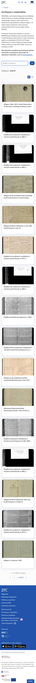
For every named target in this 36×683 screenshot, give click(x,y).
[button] (22, 2)
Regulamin (4, 594)
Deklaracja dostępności (9, 597)
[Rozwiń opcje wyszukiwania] (32, 63)
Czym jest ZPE (6, 603)
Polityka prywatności (8, 600)
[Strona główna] (9, 590)
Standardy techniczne (8, 606)
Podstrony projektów (8, 615)
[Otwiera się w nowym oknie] (6, 646)
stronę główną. (28, 55)
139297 (21, 577)
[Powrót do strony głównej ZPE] (4, 2)
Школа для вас (6, 609)
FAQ (19, 2)
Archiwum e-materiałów (9, 612)
